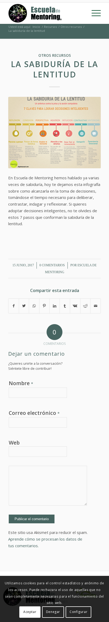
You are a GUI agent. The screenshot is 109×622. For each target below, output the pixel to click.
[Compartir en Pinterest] (44, 306)
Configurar (78, 612)
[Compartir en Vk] (75, 306)
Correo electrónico (34, 412)
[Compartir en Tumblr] (65, 306)
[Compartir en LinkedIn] (55, 306)
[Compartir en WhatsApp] (34, 306)
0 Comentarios (52, 265)
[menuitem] (93, 13)
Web (14, 442)
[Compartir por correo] (95, 306)
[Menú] (93, 13)
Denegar (53, 612)
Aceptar (29, 612)
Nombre (21, 383)
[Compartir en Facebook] (13, 306)
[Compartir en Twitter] (24, 306)
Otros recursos (54, 55)
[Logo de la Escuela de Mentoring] (45, 13)
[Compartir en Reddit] (85, 306)
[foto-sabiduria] (54, 133)
